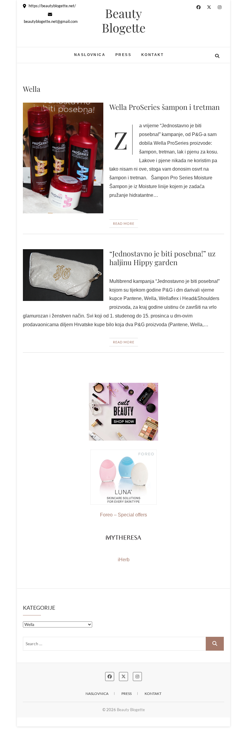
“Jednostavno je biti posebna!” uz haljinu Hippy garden (162, 258)
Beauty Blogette (123, 20)
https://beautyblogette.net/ (52, 5)
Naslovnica (89, 55)
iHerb (124, 559)
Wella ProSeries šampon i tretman (164, 107)
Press (123, 55)
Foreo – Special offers (123, 514)
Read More (123, 223)
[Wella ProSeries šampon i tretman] (63, 158)
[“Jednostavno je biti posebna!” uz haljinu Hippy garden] (63, 275)
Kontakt (152, 55)
